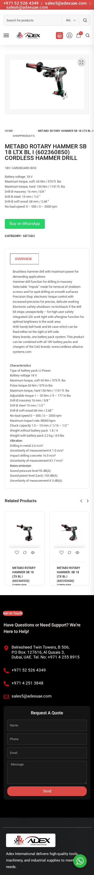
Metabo (29, 236)
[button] (81, 501)
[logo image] (27, 35)
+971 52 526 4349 (21, 3)
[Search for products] (85, 20)
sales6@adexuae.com (26, 7)
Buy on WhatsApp (25, 223)
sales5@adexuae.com (66, 3)
